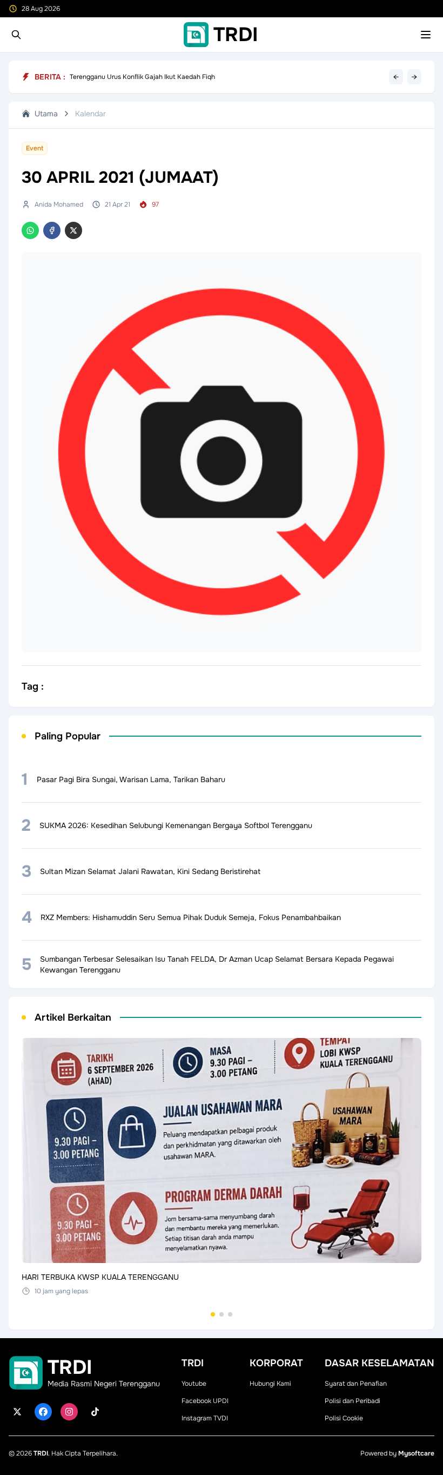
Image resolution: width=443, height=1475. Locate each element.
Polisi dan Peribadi (352, 1401)
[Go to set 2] (221, 1314)
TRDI (40, 1453)
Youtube (194, 1383)
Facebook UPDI (205, 1401)
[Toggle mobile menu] (425, 34)
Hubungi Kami (270, 1383)
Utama (46, 113)
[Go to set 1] (213, 1314)
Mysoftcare (416, 1453)
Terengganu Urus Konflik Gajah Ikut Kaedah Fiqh (142, 76)
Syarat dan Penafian (356, 1383)
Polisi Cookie (344, 1418)
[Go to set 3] (230, 1314)
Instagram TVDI (205, 1418)
